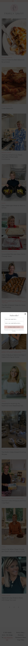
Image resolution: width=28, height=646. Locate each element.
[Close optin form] (25, 314)
